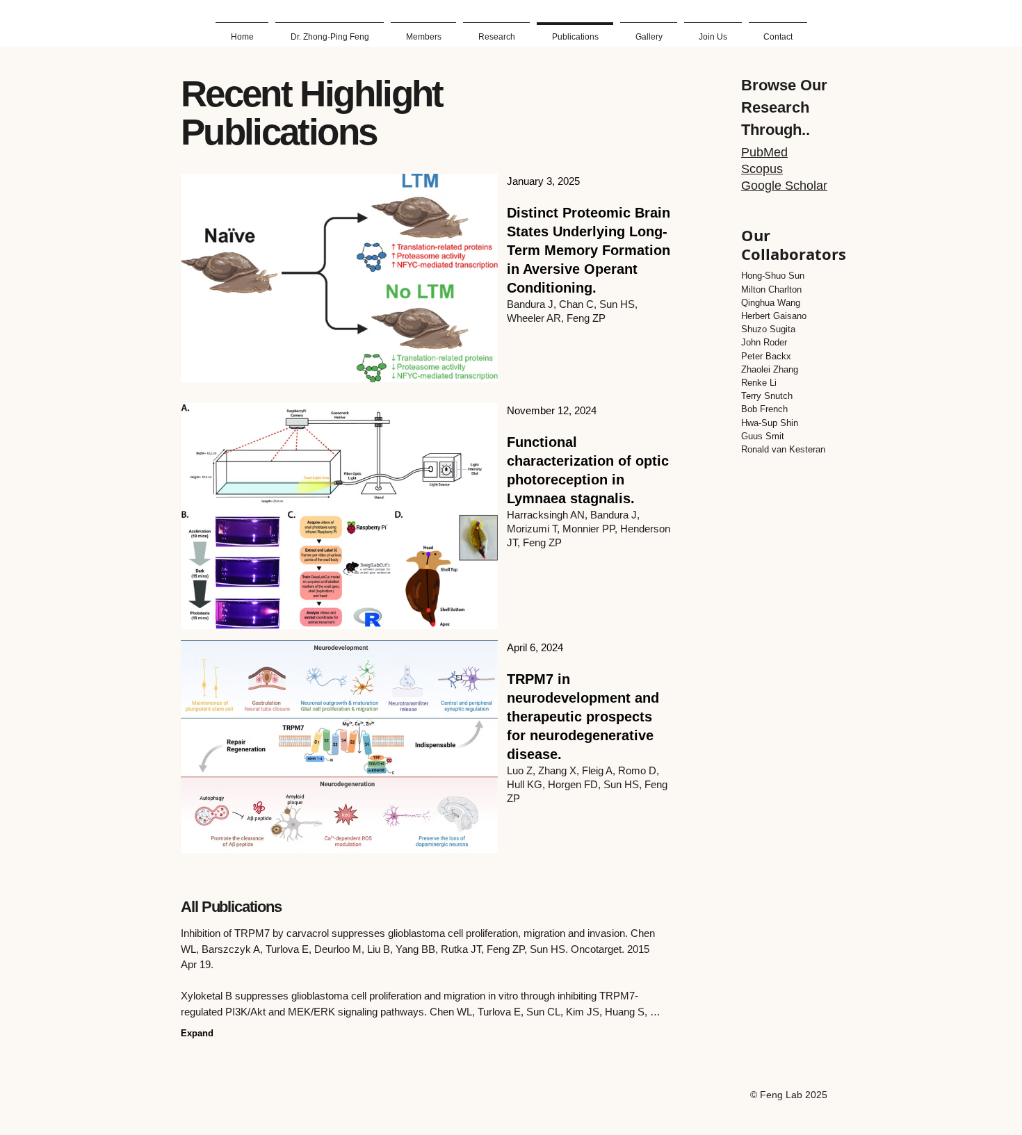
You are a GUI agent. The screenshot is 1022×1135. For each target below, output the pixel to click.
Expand (197, 1033)
